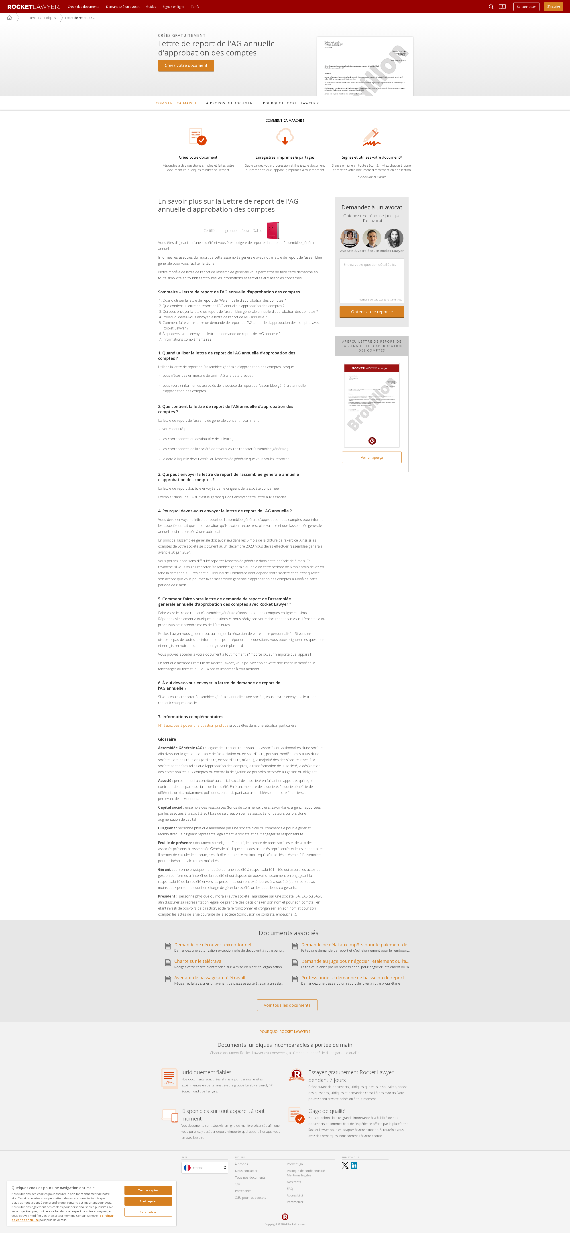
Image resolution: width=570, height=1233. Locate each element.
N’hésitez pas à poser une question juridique (193, 725)
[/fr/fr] (6, 17)
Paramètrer (148, 1212)
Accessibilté (295, 1195)
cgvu (238, 1184)
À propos (241, 1164)
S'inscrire (553, 6)
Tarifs (195, 6)
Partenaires (243, 1191)
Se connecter (526, 6)
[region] (91, 1203)
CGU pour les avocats (250, 1197)
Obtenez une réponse (372, 311)
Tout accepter (148, 1190)
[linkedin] (354, 1165)
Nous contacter (246, 1171)
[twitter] (345, 1165)
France (198, 1168)
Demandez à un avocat (123, 6)
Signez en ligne (173, 6)
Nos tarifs (294, 1182)
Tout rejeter (148, 1201)
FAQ (290, 1188)
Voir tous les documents (287, 1005)
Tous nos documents (250, 1177)
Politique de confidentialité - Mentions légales (307, 1173)
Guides (151, 6)
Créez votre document (186, 65)
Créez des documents (83, 6)
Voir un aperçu (372, 457)
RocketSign (295, 1164)
